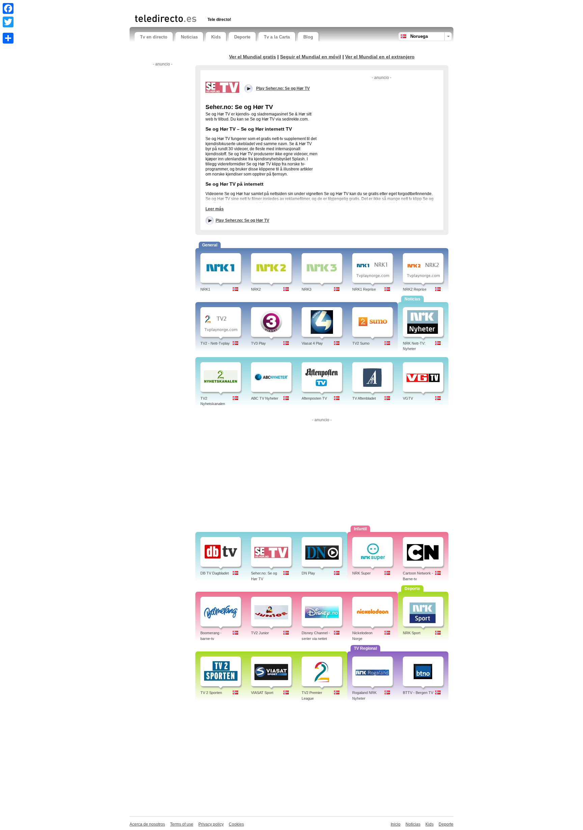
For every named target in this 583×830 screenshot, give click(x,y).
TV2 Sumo (360, 343)
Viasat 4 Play (312, 343)
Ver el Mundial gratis (252, 56)
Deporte (242, 36)
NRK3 (306, 289)
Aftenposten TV (314, 398)
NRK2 (256, 289)
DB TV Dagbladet (214, 573)
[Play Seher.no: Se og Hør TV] (222, 86)
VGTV (408, 398)
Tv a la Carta (277, 36)
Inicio (395, 824)
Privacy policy (211, 824)
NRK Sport (411, 633)
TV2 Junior (260, 633)
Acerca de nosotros (147, 824)
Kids (216, 36)
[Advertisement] (214, 5)
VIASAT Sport (262, 693)
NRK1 (205, 289)
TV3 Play (258, 343)
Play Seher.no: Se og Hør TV (242, 220)
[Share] (8, 38)
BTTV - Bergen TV (418, 693)
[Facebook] (8, 8)
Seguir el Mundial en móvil (310, 56)
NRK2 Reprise (414, 289)
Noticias (189, 36)
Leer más (214, 209)
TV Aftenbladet (364, 398)
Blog (308, 36)
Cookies (236, 824)
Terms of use (181, 824)
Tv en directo (153, 36)
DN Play (308, 573)
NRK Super (361, 573)
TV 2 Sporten (211, 693)
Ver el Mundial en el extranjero (380, 56)
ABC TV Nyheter (264, 398)
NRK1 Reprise (364, 289)
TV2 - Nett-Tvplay (215, 343)
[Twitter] (8, 22)
